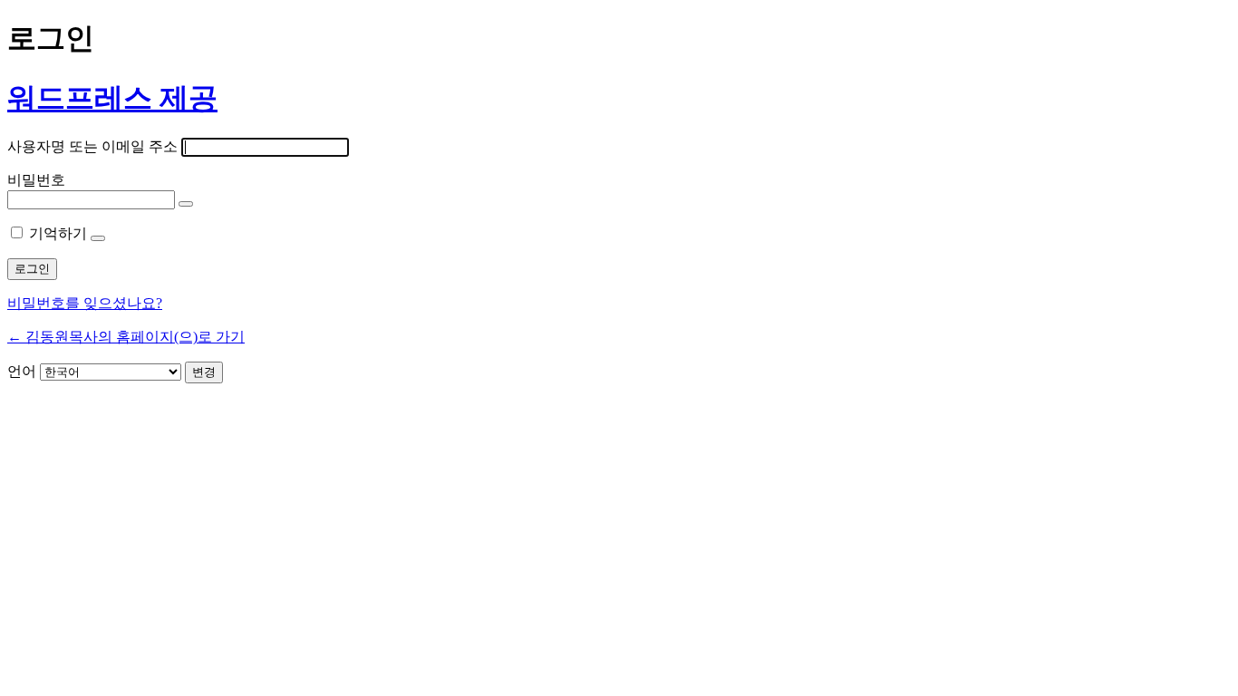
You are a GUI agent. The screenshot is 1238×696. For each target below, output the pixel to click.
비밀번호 (36, 180)
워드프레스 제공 (112, 98)
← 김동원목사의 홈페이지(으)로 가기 (126, 336)
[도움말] (98, 238)
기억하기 (58, 233)
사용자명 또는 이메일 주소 (92, 146)
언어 (21, 371)
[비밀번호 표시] (186, 204)
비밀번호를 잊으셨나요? (84, 303)
